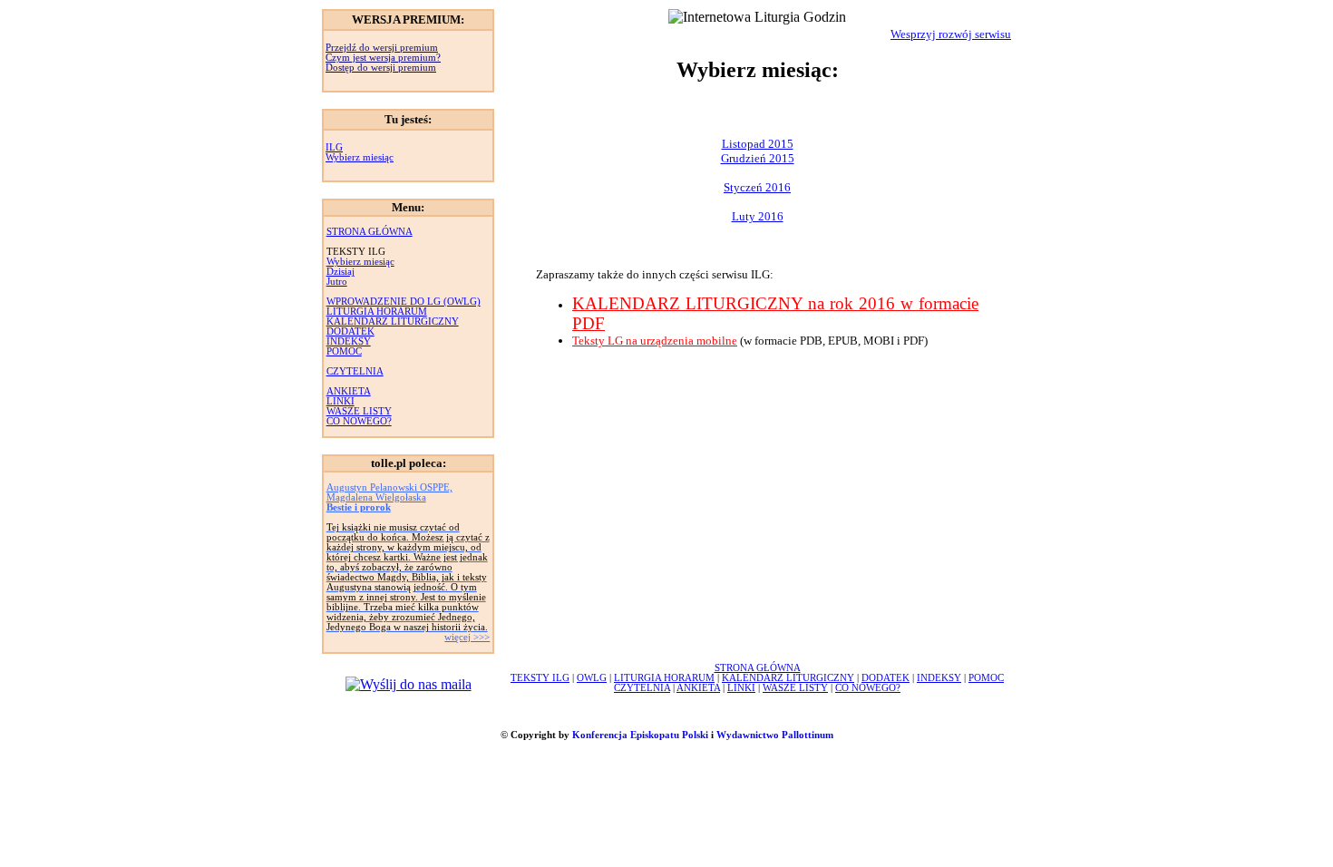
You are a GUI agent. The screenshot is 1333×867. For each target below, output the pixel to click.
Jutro (336, 282)
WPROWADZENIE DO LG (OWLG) (403, 302)
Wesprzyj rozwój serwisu (950, 34)
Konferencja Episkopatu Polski (640, 735)
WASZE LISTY (359, 411)
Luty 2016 (757, 216)
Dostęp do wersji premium (381, 68)
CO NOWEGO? (359, 421)
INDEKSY (348, 341)
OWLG (592, 678)
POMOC (344, 351)
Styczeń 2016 (757, 187)
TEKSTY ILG (540, 678)
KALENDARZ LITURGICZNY (392, 321)
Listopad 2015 (757, 144)
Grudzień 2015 (757, 158)
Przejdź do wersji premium (382, 48)
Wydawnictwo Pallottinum (774, 735)
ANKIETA (348, 391)
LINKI (340, 401)
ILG (334, 147)
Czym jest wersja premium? (383, 58)
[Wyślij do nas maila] (408, 684)
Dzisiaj (340, 272)
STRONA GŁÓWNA (369, 232)
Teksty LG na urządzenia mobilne (654, 340)
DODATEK (350, 331)
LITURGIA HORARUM (376, 312)
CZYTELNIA (355, 371)
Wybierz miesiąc (360, 157)
